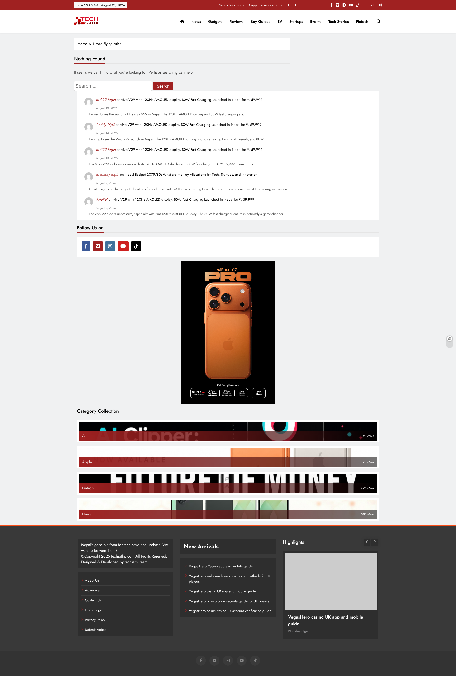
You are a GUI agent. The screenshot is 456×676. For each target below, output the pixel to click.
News (196, 21)
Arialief (102, 199)
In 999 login (106, 99)
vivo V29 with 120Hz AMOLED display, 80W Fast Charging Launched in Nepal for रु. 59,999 (191, 99)
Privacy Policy (95, 620)
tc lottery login (107, 174)
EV (279, 21)
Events (315, 21)
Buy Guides (260, 21)
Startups (296, 21)
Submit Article (95, 629)
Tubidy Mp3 (105, 124)
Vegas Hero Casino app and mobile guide (221, 566)
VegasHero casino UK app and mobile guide (251, 5)
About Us (92, 580)
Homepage (93, 610)
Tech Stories (338, 21)
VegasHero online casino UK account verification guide (230, 611)
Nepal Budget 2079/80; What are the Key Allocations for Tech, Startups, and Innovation (191, 174)
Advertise (92, 590)
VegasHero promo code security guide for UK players (229, 601)
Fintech (362, 21)
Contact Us (93, 600)
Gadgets (215, 21)
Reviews (236, 21)
